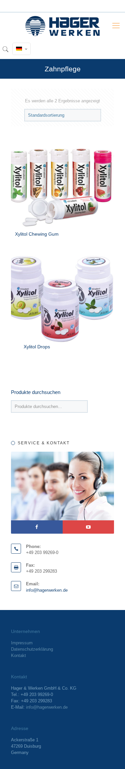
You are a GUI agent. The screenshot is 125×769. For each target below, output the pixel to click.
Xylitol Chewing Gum (37, 234)
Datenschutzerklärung (32, 649)
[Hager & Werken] (62, 26)
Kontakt (18, 655)
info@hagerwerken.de (47, 590)
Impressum (22, 642)
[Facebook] (37, 527)
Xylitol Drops (37, 346)
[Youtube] (88, 527)
